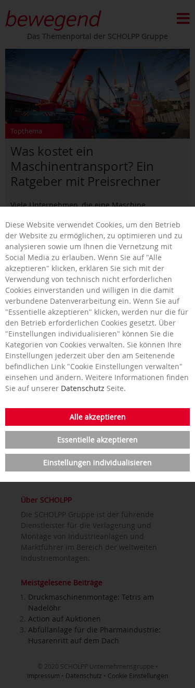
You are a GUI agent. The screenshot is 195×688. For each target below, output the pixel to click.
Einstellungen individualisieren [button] (97, 462)
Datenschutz (83, 388)
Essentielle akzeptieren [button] (97, 439)
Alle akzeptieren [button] (98, 417)
